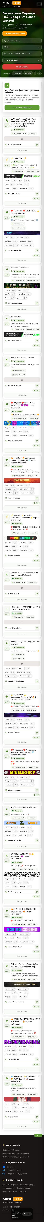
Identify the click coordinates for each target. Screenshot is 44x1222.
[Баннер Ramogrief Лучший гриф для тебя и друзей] (22, 663)
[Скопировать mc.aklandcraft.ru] (37, 340)
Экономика (8, 245)
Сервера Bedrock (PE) (14, 33)
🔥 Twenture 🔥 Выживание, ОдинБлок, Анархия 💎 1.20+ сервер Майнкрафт (23, 460)
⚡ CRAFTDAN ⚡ (18, 158)
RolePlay (19, 184)
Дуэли (19, 298)
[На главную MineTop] (11, 4)
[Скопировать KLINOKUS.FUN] (37, 593)
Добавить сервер (10, 1184)
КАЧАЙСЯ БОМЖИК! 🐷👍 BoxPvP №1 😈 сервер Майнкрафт (22, 856)
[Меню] (39, 4)
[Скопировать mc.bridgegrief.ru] (37, 628)
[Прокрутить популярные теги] (39, 73)
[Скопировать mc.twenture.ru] (37, 498)
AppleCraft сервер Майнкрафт (24, 807)
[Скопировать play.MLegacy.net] (37, 790)
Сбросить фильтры (23, 107)
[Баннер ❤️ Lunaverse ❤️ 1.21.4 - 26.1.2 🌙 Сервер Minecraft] (22, 233)
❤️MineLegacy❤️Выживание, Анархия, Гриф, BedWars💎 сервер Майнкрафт (23, 752)
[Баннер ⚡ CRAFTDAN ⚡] (22, 176)
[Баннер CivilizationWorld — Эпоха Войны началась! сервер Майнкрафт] (22, 984)
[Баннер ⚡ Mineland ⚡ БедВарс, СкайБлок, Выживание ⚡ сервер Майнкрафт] (22, 538)
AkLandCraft (16, 316)
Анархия (7, 835)
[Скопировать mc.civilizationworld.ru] (37, 1002)
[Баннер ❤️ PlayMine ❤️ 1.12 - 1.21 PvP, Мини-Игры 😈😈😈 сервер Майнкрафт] (22, 423)
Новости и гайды (9, 1191)
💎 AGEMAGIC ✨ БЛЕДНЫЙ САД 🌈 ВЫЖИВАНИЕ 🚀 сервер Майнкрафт (25, 1079)
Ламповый (24, 245)
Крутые (20, 180)
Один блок (21, 294)
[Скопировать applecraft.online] (37, 840)
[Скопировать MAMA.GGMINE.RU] (37, 947)
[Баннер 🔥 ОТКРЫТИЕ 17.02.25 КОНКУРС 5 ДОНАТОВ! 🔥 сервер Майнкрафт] (22, 1041)
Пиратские (8, 827)
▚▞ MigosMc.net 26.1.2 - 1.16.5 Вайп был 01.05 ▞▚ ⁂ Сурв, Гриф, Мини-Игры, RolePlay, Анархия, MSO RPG (23, 122)
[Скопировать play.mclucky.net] (37, 733)
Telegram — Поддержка (17, 1174)
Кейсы (20, 993)
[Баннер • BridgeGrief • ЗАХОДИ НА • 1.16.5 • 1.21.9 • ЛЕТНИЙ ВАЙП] (22, 622)
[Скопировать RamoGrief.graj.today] (37, 681)
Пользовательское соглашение (15, 1153)
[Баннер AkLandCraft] (22, 334)
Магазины (23, 241)
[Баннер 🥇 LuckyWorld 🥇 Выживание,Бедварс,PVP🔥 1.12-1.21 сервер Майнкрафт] (22, 715)
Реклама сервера (27, 1184)
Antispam (8, 241)
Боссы (7, 298)
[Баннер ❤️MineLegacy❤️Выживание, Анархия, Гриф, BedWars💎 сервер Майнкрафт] (22, 772)
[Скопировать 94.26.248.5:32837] (37, 303)
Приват (23, 827)
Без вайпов (8, 493)
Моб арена (8, 941)
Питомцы (8, 188)
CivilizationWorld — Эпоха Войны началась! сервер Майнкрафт (24, 965)
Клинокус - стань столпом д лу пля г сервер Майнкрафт (24, 574)
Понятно (27, 1214)
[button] (22, 144)
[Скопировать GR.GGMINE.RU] (37, 1059)
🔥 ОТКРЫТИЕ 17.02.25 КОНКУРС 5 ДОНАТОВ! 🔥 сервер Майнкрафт (25, 1021)
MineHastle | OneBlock (20, 267)
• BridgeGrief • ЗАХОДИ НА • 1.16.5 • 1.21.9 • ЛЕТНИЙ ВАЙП (25, 608)
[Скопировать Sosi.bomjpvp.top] (37, 892)
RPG (20, 996)
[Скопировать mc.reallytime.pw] (37, 386)
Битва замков (24, 489)
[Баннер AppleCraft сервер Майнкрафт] (22, 823)
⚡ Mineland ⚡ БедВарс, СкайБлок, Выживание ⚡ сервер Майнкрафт (25, 517)
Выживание (23, 188)
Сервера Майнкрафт (11, 1150)
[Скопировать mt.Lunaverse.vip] (37, 250)
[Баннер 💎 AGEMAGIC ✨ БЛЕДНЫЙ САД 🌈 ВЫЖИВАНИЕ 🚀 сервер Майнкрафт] (22, 1099)
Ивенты (7, 180)
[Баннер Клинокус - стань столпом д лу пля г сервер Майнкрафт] (22, 587)
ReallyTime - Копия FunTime (22, 358)
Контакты (23, 1191)
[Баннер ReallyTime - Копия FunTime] (22, 379)
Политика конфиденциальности (15, 1157)
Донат (7, 184)
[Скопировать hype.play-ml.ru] (37, 555)
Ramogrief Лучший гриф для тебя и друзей (25, 642)
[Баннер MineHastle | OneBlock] (22, 285)
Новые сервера (23, 1188)
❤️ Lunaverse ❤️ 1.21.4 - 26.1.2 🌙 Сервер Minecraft (25, 212)
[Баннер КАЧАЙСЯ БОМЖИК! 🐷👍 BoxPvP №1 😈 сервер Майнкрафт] (22, 874)
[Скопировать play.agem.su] (37, 1117)
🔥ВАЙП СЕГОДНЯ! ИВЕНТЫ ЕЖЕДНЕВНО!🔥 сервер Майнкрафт (23, 911)
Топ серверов (8, 1188)
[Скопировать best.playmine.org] (37, 441)
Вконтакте (11, 1167)
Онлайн (28, 73)
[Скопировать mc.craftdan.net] (37, 194)
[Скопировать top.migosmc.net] (37, 145)
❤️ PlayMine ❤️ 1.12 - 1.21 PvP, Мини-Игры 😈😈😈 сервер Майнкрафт (23, 405)
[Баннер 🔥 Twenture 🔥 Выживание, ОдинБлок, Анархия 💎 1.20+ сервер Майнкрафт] (22, 480)
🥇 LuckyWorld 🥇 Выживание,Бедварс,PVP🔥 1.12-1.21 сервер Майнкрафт (24, 697)
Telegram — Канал (14, 1170)
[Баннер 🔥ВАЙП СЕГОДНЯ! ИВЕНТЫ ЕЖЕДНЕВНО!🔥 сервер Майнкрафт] (22, 929)
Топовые (17, 73)
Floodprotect (23, 427)
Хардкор (8, 427)
